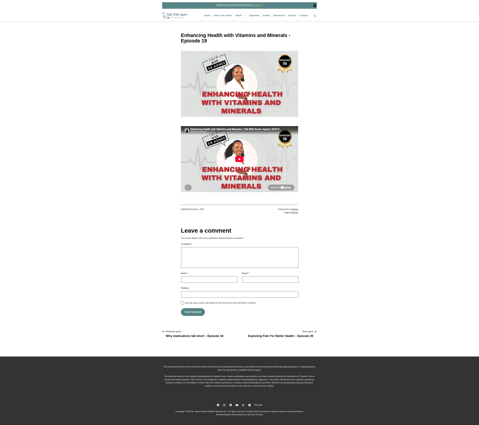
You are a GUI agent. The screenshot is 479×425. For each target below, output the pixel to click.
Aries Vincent (257, 414)
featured (294, 212)
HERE (256, 5)
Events (266, 15)
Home (207, 15)
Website (185, 288)
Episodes (254, 15)
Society (292, 15)
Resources (279, 15)
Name (184, 273)
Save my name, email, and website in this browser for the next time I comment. (220, 303)
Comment (186, 244)
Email (245, 273)
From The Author (223, 15)
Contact (303, 15)
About (238, 15)
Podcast (294, 209)
